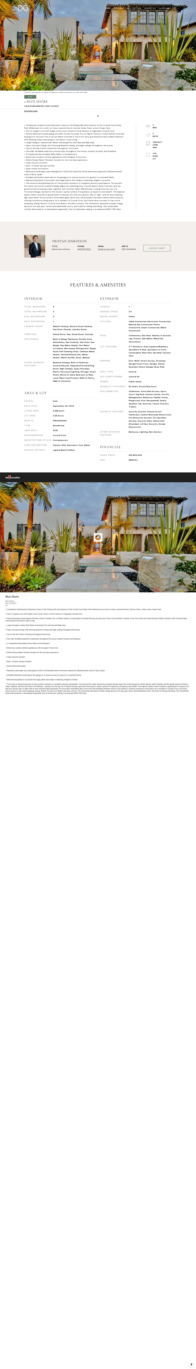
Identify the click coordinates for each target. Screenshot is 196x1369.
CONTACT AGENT (157, 248)
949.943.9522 (84, 249)
